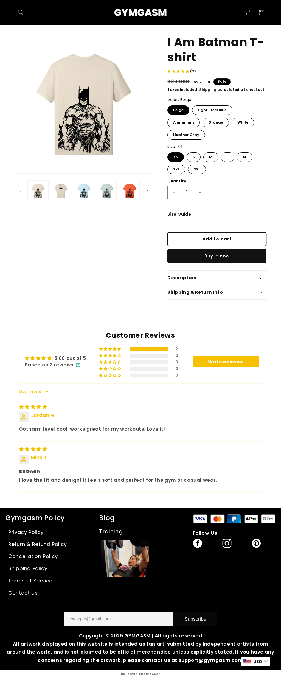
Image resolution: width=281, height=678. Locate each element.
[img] (33, 407)
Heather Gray (186, 133)
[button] (21, 12)
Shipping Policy (27, 568)
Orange (215, 121)
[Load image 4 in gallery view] (84, 191)
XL (244, 155)
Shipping (208, 89)
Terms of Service (30, 580)
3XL (197, 168)
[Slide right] (147, 191)
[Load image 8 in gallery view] (130, 191)
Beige (178, 109)
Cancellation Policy (33, 556)
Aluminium (183, 121)
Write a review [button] (226, 361)
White (243, 121)
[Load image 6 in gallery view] (107, 191)
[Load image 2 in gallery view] (61, 191)
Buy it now (217, 256)
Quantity (176, 181)
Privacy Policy (26, 532)
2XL (176, 168)
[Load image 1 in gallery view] (38, 191)
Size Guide (179, 214)
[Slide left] (21, 191)
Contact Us (23, 592)
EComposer (149, 674)
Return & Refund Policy (37, 544)
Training (111, 531)
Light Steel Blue (212, 109)
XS (175, 155)
